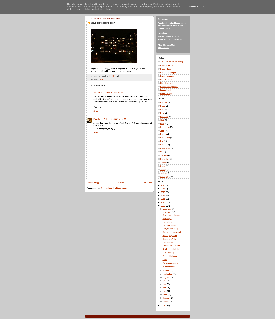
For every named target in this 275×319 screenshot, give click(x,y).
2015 (163, 185)
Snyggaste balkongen (103, 22)
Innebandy (164, 127)
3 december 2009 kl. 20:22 (115, 119)
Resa (162, 152)
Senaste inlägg (92, 183)
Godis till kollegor (170, 256)
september (167, 274)
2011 (163, 199)
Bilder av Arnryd (166, 65)
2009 (163, 206)
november (167, 212)
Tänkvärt (164, 173)
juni (165, 284)
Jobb (162, 131)
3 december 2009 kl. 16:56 (112, 93)
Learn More (194, 7)
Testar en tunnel (169, 226)
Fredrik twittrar (166, 80)
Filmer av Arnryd (167, 76)
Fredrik (96, 119)
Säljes (162, 166)
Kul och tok (165, 138)
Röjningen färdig (169, 266)
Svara (95, 111)
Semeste (164, 155)
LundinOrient (165, 90)
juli (164, 281)
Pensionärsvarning (170, 263)
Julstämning (168, 243)
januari (166, 301)
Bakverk (163, 102)
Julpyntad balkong (170, 229)
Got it (205, 7)
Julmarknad (167, 222)
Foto (162, 113)
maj (165, 288)
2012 (163, 196)
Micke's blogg (166, 94)
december (167, 209)
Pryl (162, 141)
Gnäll (162, 120)
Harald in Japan (166, 83)
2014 (163, 189)
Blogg (162, 106)
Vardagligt (164, 177)
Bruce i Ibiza (165, 69)
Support (163, 163)
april (165, 291)
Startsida (120, 183)
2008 (163, 306)
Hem (101, 79)
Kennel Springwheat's (169, 87)
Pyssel (163, 145)
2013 (163, 192)
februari (166, 298)
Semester (164, 159)
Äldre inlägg (147, 183)
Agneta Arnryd (164, 37)
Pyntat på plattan (170, 236)
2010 (163, 202)
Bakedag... (167, 219)
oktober (166, 271)
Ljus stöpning (168, 253)
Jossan (96, 93)
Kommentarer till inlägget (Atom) (114, 188)
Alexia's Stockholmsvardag (171, 62)
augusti (166, 278)
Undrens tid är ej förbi (171, 246)
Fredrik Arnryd (164, 40)
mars (165, 295)
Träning (163, 170)
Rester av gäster (169, 239)
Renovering (165, 148)
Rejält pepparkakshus (171, 249)
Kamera (163, 134)
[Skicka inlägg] (117, 76)
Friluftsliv (164, 117)
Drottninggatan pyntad (172, 232)
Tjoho (165, 260)
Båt (161, 109)
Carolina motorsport (168, 73)
